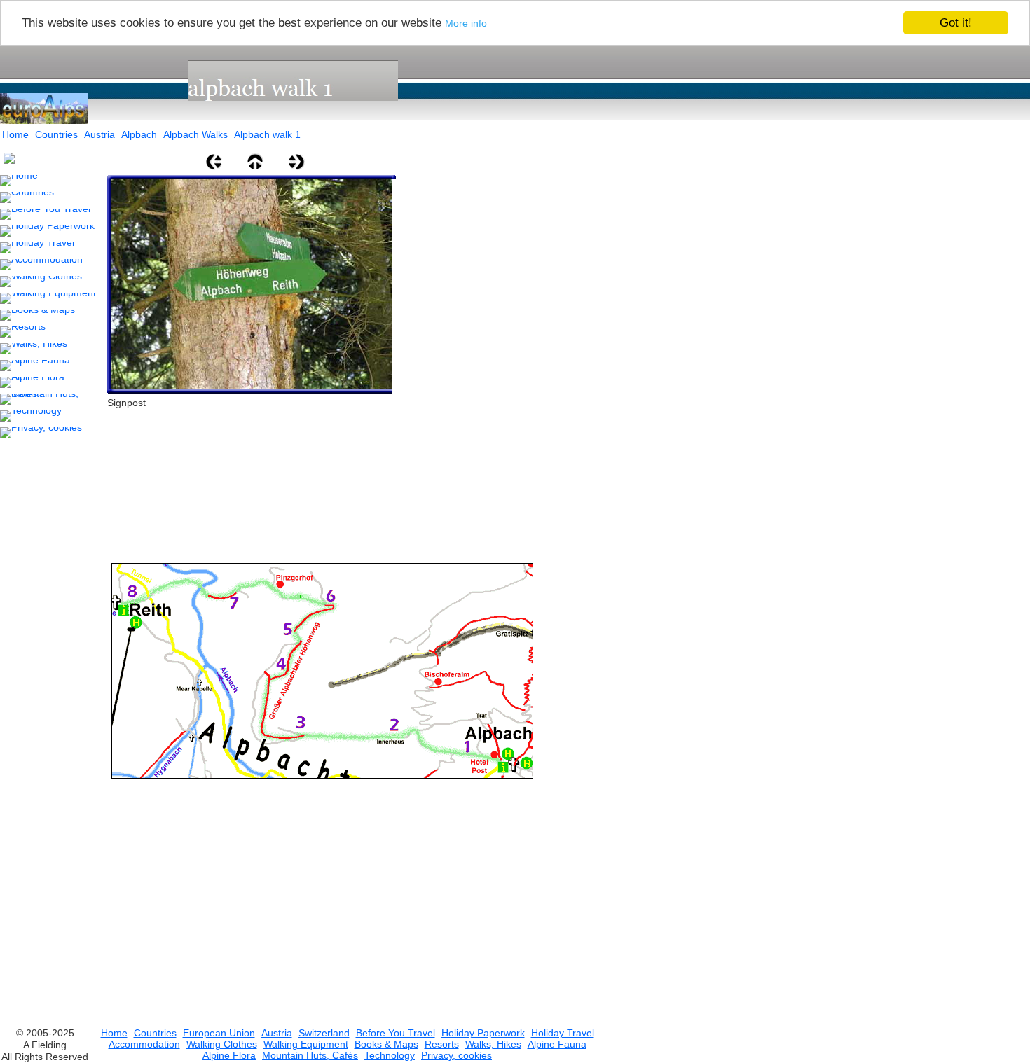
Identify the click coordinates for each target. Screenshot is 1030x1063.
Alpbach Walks (195, 134)
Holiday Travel (562, 1032)
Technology (389, 1055)
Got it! (956, 22)
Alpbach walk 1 (267, 134)
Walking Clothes (221, 1044)
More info (466, 23)
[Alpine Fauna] (35, 365)
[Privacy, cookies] (41, 432)
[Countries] (27, 197)
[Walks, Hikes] (33, 348)
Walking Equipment (305, 1044)
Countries (56, 134)
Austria (99, 134)
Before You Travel (395, 1032)
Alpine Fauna (557, 1044)
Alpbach (139, 134)
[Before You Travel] (45, 214)
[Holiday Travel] (37, 247)
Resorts (442, 1044)
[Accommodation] (41, 264)
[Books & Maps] (37, 315)
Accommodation (144, 1044)
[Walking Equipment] (48, 298)
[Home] (19, 180)
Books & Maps (386, 1044)
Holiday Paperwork (483, 1032)
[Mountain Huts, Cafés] (51, 399)
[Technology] (31, 416)
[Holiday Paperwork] (47, 231)
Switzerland (324, 1032)
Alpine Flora (229, 1055)
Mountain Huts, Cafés (310, 1055)
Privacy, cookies (456, 1055)
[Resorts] (23, 332)
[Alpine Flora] (32, 382)
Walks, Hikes (493, 1044)
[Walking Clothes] (41, 281)
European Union (219, 1032)
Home (15, 134)
